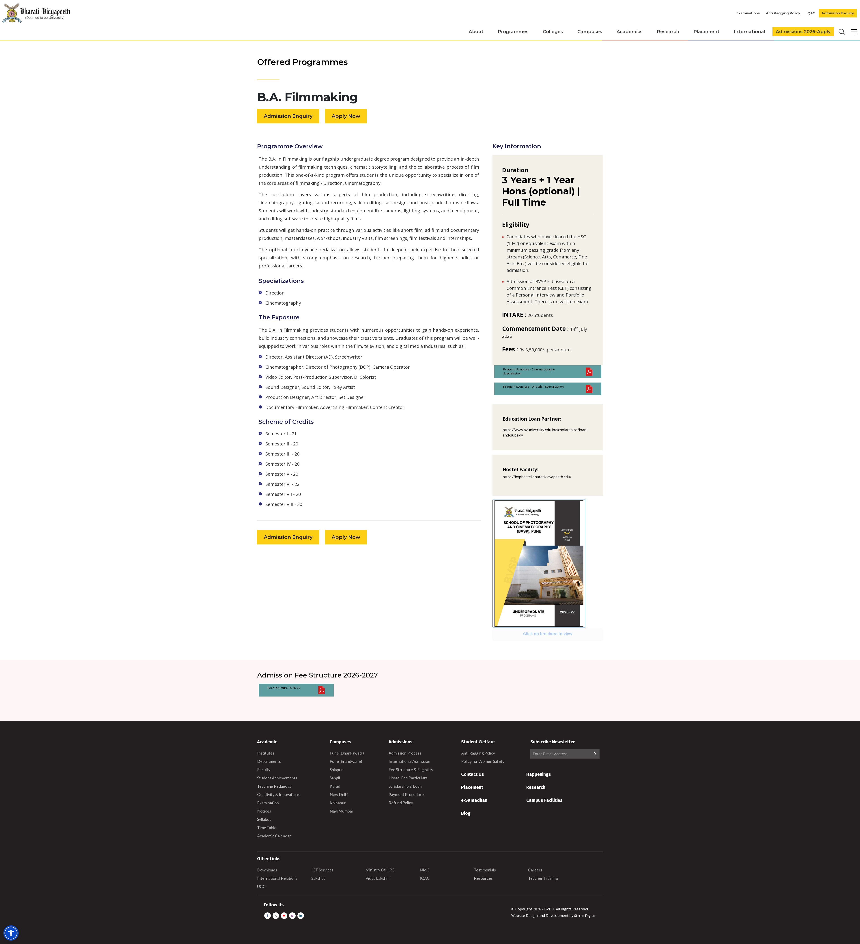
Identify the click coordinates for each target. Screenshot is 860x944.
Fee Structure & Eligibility (411, 769)
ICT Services (322, 869)
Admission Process (405, 752)
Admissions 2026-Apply (803, 31)
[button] (10, 933)
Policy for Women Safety (482, 761)
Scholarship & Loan (405, 786)
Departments (269, 761)
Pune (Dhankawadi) (347, 752)
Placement (707, 31)
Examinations (748, 13)
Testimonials (485, 869)
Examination (268, 802)
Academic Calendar (274, 835)
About (476, 31)
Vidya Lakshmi (378, 878)
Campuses (589, 31)
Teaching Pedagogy (274, 786)
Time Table (266, 827)
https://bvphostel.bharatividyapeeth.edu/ (537, 476)
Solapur (336, 769)
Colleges (553, 31)
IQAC (810, 13)
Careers (535, 869)
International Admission (409, 761)
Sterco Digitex (585, 915)
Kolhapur (338, 802)
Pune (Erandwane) (346, 761)
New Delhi (339, 794)
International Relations (277, 878)
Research (668, 31)
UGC (261, 886)
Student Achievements (277, 777)
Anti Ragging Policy (783, 13)
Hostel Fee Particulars (408, 777)
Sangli (335, 777)
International (749, 31)
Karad (335, 786)
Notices (264, 811)
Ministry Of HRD (380, 869)
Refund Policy (401, 802)
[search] (841, 31)
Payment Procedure (406, 794)
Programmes (513, 31)
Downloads (267, 869)
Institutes (265, 752)
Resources (483, 878)
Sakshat (318, 878)
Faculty (263, 769)
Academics (630, 31)
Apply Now (346, 116)
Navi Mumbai (341, 811)
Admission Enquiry (837, 13)
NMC (424, 869)
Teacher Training (543, 878)
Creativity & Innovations (278, 794)
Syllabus (264, 819)
